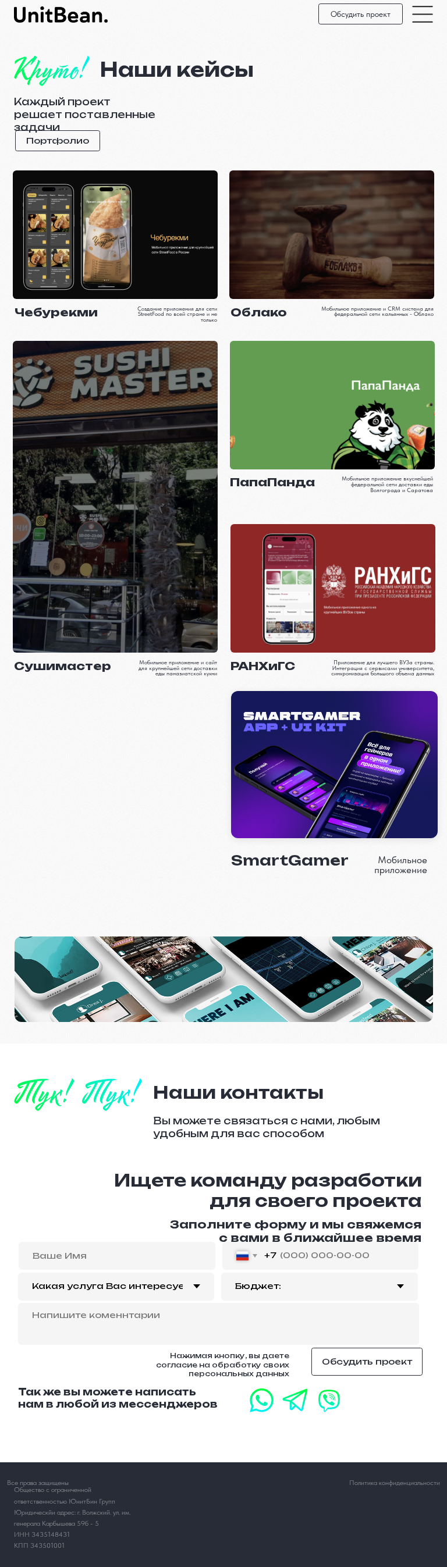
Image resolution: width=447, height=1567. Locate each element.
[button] (360, 13)
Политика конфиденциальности (394, 1483)
